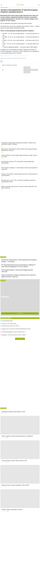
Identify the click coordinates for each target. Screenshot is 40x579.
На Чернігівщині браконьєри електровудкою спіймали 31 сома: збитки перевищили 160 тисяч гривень (18, 265)
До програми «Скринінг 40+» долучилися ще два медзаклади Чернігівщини (17, 162)
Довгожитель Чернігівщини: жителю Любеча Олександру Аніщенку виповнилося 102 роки (19, 149)
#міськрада (20, 58)
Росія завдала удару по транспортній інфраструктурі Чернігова (17, 270)
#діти (6, 58)
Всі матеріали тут (20, 313)
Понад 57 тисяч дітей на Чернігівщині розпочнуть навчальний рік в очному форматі (19, 174)
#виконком (24, 58)
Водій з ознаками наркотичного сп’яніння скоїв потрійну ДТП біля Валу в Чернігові (19, 187)
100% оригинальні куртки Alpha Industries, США (14, 460)
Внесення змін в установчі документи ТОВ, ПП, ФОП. (15, 485)
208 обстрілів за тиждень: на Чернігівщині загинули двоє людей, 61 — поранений (19, 168)
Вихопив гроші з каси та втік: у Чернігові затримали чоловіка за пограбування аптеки (18, 180)
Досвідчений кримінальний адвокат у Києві (13, 411)
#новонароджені (10, 58)
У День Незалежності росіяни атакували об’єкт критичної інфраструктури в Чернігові (18, 275)
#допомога (2, 58)
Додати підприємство (20, 338)
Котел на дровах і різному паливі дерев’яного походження (17, 436)
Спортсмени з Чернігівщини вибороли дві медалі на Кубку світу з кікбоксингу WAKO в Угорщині (18, 143)
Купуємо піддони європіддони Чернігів (12, 509)
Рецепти (5, 297)
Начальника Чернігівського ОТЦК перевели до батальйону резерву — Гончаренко (19, 260)
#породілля (15, 58)
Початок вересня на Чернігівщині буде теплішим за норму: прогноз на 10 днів (19, 156)
